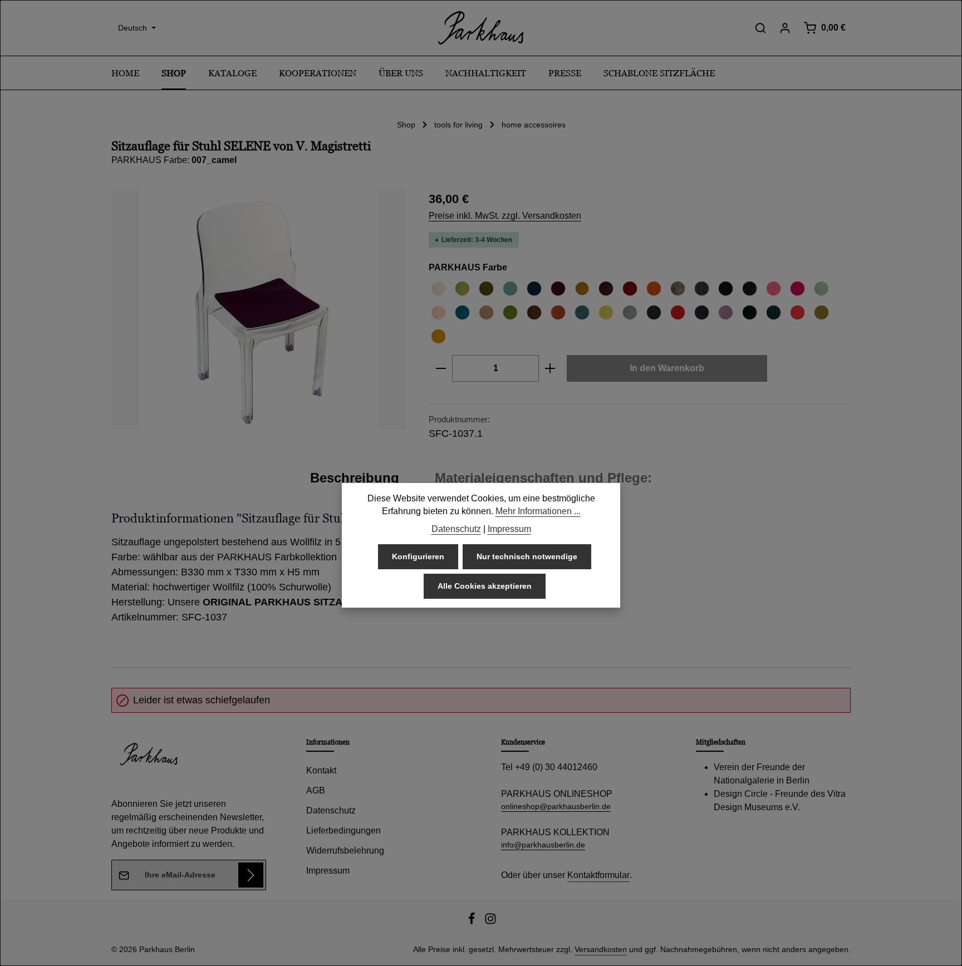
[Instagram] (490, 922)
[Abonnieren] (250, 875)
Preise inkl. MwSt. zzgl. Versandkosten (505, 215)
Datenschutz (331, 810)
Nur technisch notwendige (527, 557)
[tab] (355, 478)
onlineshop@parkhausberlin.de (556, 806)
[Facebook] (472, 922)
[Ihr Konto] (785, 28)
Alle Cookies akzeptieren (485, 586)
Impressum (328, 870)
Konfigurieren (418, 557)
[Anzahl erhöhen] (550, 368)
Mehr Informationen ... (538, 511)
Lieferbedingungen (343, 830)
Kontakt (321, 770)
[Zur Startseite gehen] (481, 28)
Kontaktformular (598, 875)
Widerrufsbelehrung (345, 850)
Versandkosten (601, 949)
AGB (315, 790)
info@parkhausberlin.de (543, 844)
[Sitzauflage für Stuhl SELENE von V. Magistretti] (258, 309)
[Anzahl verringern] (441, 368)
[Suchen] (760, 28)
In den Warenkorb (667, 368)
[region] (259, 309)
